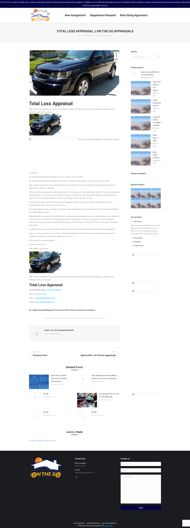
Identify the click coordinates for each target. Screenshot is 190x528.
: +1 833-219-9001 (40, 294)
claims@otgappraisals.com (45, 298)
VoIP (66, 310)
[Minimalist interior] (146, 193)
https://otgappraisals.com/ (45, 302)
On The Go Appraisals (53, 290)
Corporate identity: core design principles (157, 121)
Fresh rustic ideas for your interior (157, 86)
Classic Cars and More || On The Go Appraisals (150, 73)
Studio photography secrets (157, 103)
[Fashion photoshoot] (136, 203)
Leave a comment (99, 318)
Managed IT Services (54, 310)
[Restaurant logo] (146, 203)
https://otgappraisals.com (52, 334)
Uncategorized (35, 53)
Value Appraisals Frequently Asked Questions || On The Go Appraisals (103, 376)
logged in (40, 440)
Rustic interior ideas (155, 138)
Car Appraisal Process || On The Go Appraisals (109, 395)
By (70, 318)
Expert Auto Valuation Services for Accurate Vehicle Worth (59, 378)
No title (45, 394)
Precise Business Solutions (85, 310)
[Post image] (39, 382)
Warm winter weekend (156, 155)
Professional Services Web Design (88, 525)
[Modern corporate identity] (136, 193)
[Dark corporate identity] (156, 193)
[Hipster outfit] (156, 203)
